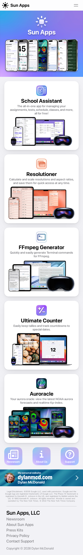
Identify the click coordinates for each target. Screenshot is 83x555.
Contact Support (20, 541)
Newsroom (15, 519)
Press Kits (14, 530)
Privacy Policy (17, 535)
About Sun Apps (20, 524)
